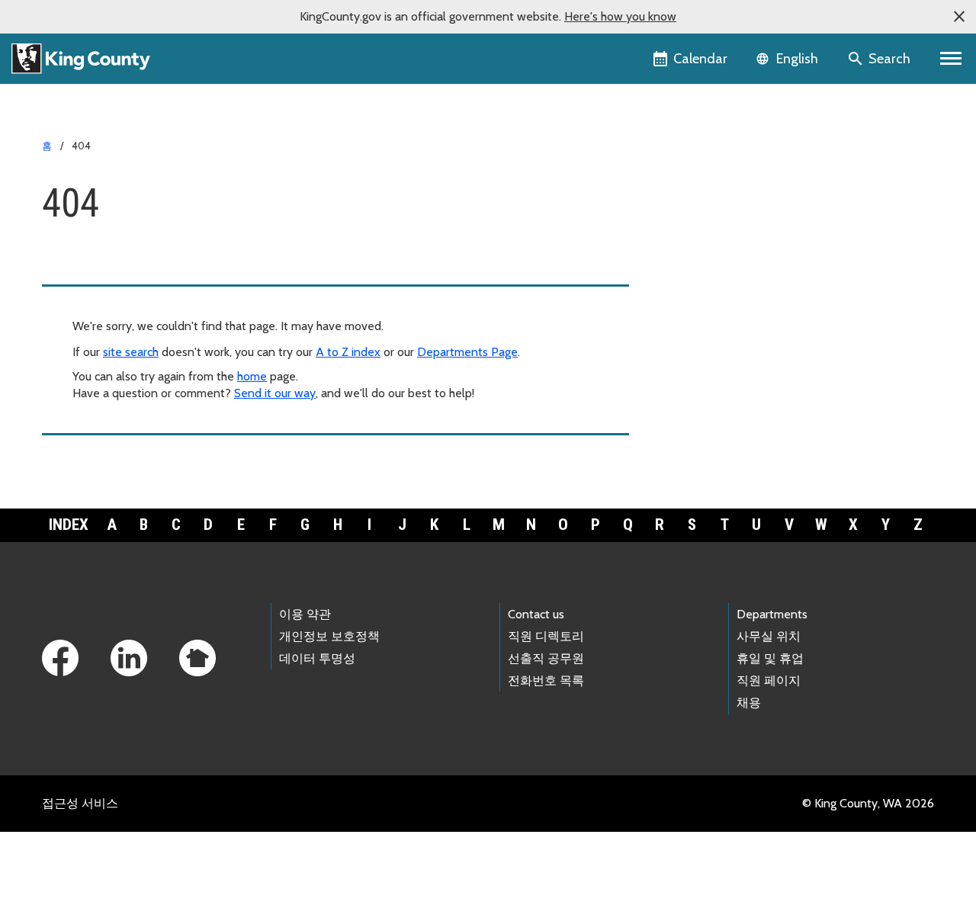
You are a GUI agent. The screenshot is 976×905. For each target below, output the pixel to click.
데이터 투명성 (317, 658)
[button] (959, 17)
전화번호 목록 (546, 680)
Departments (772, 614)
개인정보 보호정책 (329, 636)
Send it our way (275, 393)
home (252, 376)
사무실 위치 (769, 636)
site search (131, 352)
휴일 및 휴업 (770, 658)
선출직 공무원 (546, 658)
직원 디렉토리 (546, 636)
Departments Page (467, 352)
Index (68, 524)
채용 (749, 702)
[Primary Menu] (951, 59)
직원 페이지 (769, 680)
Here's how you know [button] (620, 16)
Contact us (536, 614)
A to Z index (348, 352)
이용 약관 (305, 614)
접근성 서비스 (80, 803)
